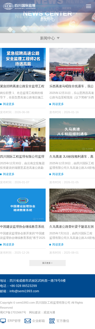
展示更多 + (47, 263)
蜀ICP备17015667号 (13, 312)
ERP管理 (14, 321)
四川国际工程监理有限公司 (53, 302)
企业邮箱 (38, 321)
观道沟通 (49, 312)
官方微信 (62, 321)
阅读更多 (9, 104)
